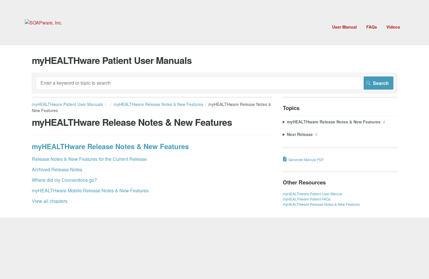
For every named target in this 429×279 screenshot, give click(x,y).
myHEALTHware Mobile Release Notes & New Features (90, 190)
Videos (393, 27)
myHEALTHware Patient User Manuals (67, 104)
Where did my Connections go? (64, 180)
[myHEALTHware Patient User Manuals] (43, 22)
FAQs (371, 27)
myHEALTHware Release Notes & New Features (158, 104)
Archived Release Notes (57, 169)
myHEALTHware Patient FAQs (307, 198)
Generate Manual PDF (306, 159)
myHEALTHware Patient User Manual (312, 193)
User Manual (344, 27)
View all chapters (49, 201)
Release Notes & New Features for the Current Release (89, 159)
